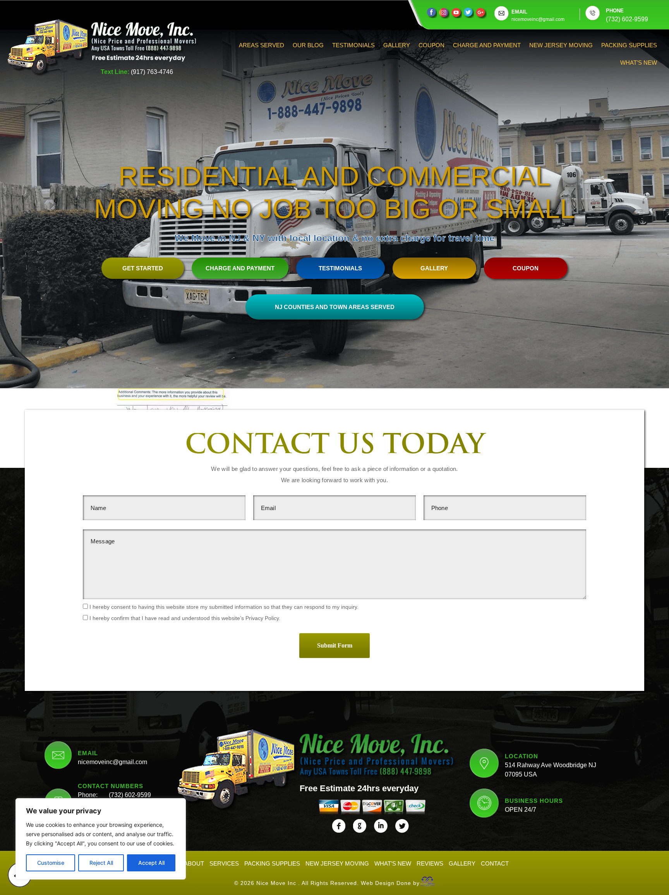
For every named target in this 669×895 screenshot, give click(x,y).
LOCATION (521, 756)
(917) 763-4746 (152, 72)
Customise (50, 862)
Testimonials (353, 45)
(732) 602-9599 (130, 795)
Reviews (430, 863)
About (194, 863)
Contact (495, 863)
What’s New (638, 62)
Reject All (101, 862)
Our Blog (308, 45)
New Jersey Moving (561, 45)
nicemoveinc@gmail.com (112, 762)
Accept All (151, 862)
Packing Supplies (629, 45)
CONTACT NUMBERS (110, 786)
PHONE (615, 11)
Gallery (396, 45)
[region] (100, 839)
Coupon (431, 45)
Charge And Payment (487, 45)
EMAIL (519, 12)
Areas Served (261, 45)
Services (224, 863)
